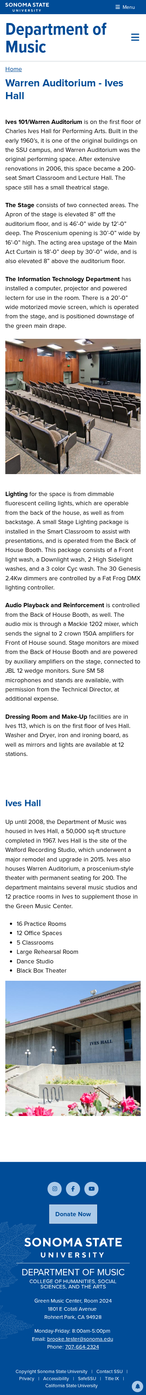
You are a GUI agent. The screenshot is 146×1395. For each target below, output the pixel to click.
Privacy (27, 1378)
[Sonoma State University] (27, 7)
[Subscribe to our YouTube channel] (91, 1189)
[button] (137, 1386)
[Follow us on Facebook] (73, 1189)
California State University (71, 1385)
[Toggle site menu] (135, 37)
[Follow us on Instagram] (54, 1189)
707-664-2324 (82, 1346)
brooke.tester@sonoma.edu (80, 1339)
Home (13, 68)
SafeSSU (87, 1378)
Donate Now (73, 1213)
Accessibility (56, 1378)
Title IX (112, 1378)
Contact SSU (110, 1371)
